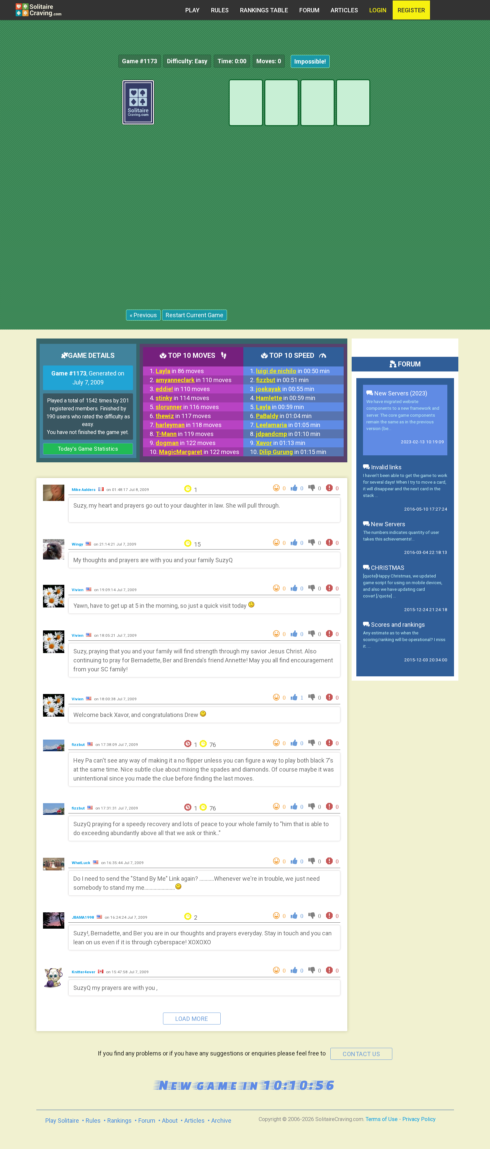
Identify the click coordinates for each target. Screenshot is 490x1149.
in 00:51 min (282, 379)
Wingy (78, 544)
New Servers (387, 524)
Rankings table (264, 10)
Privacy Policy (419, 1119)
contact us (361, 1053)
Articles (344, 10)
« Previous (143, 315)
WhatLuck (81, 862)
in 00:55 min (285, 388)
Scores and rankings (397, 624)
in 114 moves (182, 397)
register (411, 10)
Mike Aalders (84, 489)
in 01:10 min (288, 433)
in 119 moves (185, 433)
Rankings (119, 1120)
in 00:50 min (293, 370)
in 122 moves (186, 442)
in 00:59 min (285, 397)
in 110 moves (194, 379)
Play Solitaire (62, 1120)
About (170, 1120)
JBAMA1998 (83, 917)
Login (377, 10)
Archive (221, 1120)
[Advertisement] (440, 180)
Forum (309, 10)
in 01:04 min (284, 415)
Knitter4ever (84, 972)
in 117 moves (183, 415)
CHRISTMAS (387, 567)
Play (192, 10)
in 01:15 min (292, 451)
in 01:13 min (280, 442)
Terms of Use (382, 1119)
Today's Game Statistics (88, 449)
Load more (191, 1018)
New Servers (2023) (400, 393)
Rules (220, 10)
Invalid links (386, 467)
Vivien (78, 589)
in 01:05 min (288, 424)
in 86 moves (180, 370)
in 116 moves (187, 406)
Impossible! (310, 61)
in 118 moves (189, 424)
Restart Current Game (194, 315)
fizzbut (79, 744)
